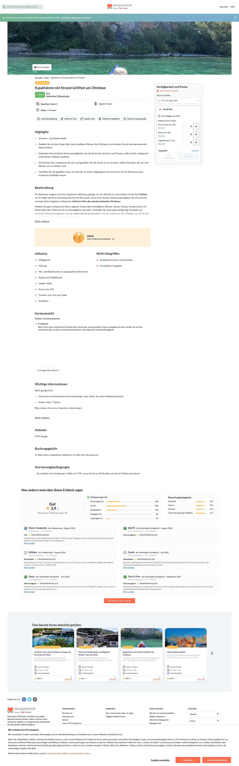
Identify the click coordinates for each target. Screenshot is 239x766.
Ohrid (46, 78)
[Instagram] (34, 699)
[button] (178, 109)
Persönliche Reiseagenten (159, 720)
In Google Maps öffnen (47, 370)
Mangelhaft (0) (96, 514)
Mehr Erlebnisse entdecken (99, 239)
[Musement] (119, 7)
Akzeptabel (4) (95, 510)
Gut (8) (93, 506)
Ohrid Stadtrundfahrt (176, 652)
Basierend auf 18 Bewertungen (57, 96)
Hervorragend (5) (96, 501)
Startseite (38, 78)
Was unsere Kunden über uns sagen (119, 713)
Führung (168, 109)
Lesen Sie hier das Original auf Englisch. (76, 18)
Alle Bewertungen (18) (98, 497)
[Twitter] (29, 699)
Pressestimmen (68, 717)
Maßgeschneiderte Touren (116, 717)
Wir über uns (67, 713)
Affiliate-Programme (157, 717)
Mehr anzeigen (29, 543)
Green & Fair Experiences (71, 723)
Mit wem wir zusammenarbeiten (161, 713)
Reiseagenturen (155, 723)
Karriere (65, 720)
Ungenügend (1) (96, 518)
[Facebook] (23, 699)
